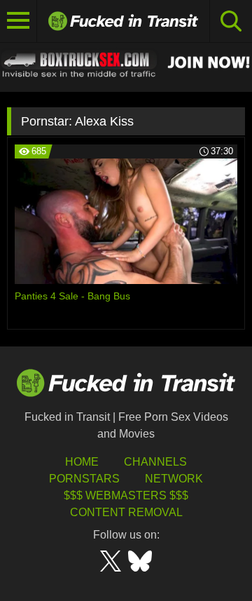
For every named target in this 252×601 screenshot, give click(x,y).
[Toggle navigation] (18, 21)
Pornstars (84, 479)
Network (174, 479)
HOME (82, 462)
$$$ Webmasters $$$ (126, 495)
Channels (155, 462)
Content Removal (126, 512)
